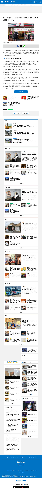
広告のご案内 (27, 470)
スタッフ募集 (22, 472)
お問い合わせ (21, 470)
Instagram (36, 2)
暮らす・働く (23, 4)
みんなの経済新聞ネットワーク (21, 480)
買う (18, 4)
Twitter (34, 2)
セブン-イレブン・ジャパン (27, 103)
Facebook (31, 2)
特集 (34, 4)
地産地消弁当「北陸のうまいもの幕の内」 (13, 58)
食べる (8, 4)
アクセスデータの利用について (11, 470)
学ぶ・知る (30, 4)
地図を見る (21, 91)
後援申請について (34, 470)
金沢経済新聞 (10, 2)
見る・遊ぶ (13, 4)
